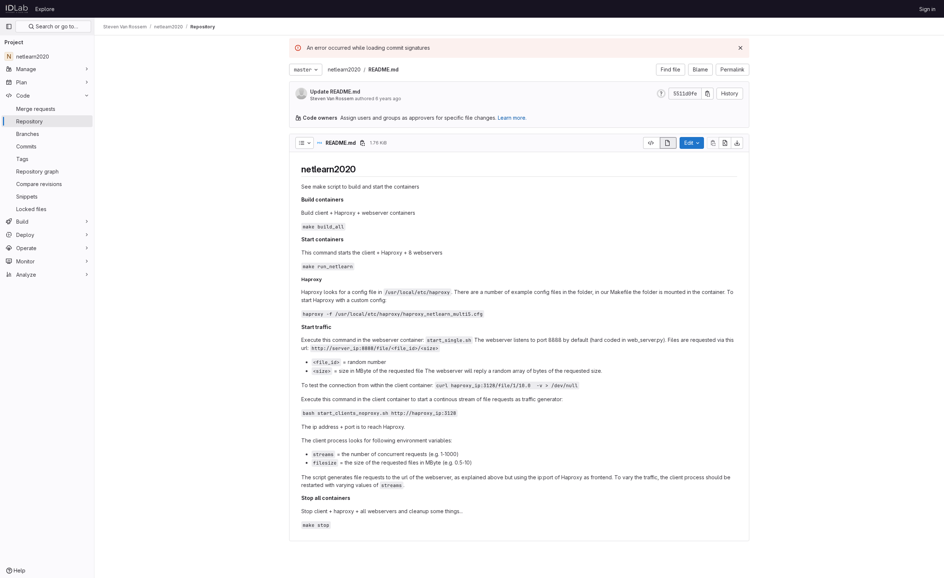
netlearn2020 (344, 69)
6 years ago (388, 98)
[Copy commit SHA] (708, 93)
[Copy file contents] (713, 143)
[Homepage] (17, 9)
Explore (45, 9)
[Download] (737, 143)
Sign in (927, 9)
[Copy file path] (362, 143)
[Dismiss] (740, 47)
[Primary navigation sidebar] (9, 26)
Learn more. (512, 118)
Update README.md (335, 91)
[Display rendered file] (668, 143)
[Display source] (651, 143)
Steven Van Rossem (332, 98)
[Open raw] (725, 143)
